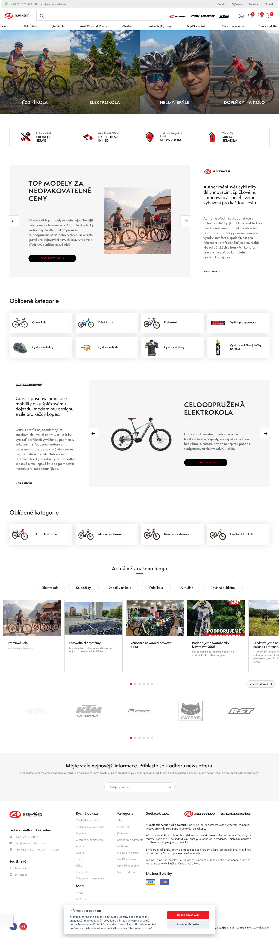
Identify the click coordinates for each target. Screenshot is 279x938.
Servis (221, 4)
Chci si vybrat (52, 257)
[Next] (185, 220)
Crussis (80, 852)
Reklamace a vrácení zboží (91, 827)
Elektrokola (50, 587)
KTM (79, 865)
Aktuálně (186, 587)
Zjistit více (205, 462)
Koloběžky (83, 587)
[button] (131, 684)
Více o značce (213, 271)
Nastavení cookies (188, 924)
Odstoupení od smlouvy (90, 878)
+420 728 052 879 (20, 4)
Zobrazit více (259, 684)
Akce (120, 820)
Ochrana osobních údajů (90, 840)
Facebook (20, 868)
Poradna (254, 4)
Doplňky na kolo (119, 587)
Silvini (79, 859)
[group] (32, 636)
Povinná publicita (223, 587)
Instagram (21, 874)
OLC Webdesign (260, 927)
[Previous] (13, 220)
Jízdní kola (156, 587)
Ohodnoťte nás (85, 872)
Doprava (81, 833)
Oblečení (122, 846)
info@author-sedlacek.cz (55, 4)
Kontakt (269, 4)
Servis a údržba (126, 872)
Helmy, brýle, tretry (128, 852)
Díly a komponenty (128, 865)
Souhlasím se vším (188, 914)
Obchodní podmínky (88, 820)
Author (80, 846)
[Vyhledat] (41, 16)
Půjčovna (237, 4)
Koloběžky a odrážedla (130, 840)
